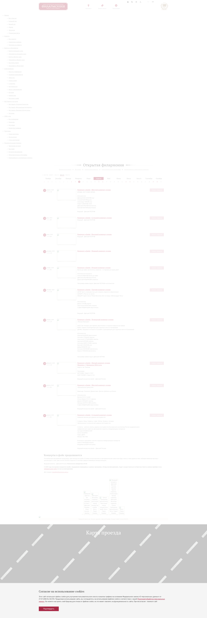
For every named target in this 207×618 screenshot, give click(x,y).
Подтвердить (48, 609)
